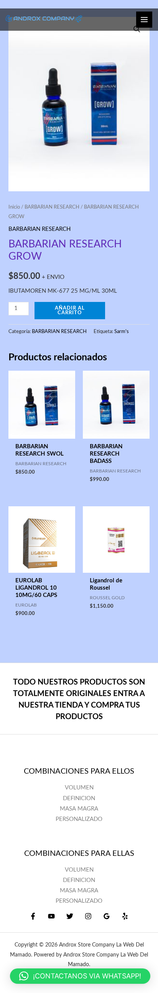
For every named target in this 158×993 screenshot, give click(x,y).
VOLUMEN (79, 870)
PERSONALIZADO (79, 901)
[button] (80, 976)
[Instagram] (88, 916)
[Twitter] (69, 916)
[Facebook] (33, 916)
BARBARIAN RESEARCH (52, 207)
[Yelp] (125, 916)
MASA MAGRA (79, 891)
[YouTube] (51, 916)
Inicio (14, 207)
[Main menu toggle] (144, 20)
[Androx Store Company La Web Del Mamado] (44, 19)
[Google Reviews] (106, 916)
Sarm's (121, 331)
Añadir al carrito (70, 310)
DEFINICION (79, 880)
